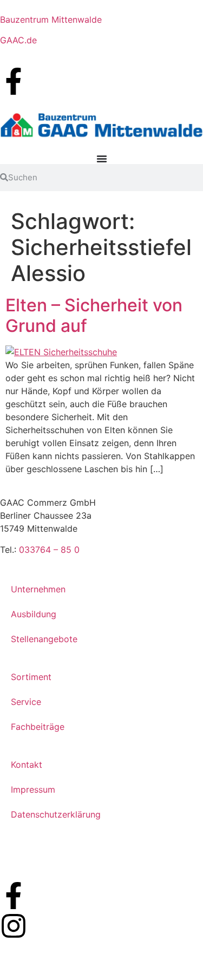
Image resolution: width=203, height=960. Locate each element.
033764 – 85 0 (49, 549)
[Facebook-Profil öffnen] (13, 81)
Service (26, 701)
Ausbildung (33, 614)
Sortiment (31, 676)
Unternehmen (38, 589)
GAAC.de (18, 40)
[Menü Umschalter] (101, 158)
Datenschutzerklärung (56, 814)
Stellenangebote (44, 639)
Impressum (33, 789)
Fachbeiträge (37, 726)
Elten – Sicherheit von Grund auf (93, 315)
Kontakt (26, 764)
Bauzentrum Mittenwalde (51, 19)
